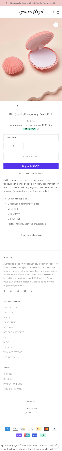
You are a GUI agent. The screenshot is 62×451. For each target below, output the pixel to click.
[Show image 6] (32, 105)
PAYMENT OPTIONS (12, 383)
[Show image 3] (23, 105)
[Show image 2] (20, 105)
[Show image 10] (44, 105)
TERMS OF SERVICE (12, 352)
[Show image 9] (41, 105)
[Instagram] (11, 290)
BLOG (6, 342)
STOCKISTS (8, 327)
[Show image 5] (29, 105)
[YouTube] (25, 290)
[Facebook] (4, 290)
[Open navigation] (4, 12)
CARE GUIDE (9, 322)
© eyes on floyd (31, 408)
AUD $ (29, 401)
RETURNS (7, 378)
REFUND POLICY (11, 357)
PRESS (6, 337)
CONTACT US (10, 307)
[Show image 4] (26, 105)
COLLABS (8, 312)
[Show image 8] (38, 105)
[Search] (53, 12)
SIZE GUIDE (8, 317)
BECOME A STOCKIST (13, 332)
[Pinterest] (18, 290)
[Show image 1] (17, 105)
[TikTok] (32, 290)
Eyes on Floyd (31, 412)
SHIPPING (8, 373)
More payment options (31, 173)
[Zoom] (55, 24)
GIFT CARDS (9, 347)
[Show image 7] (35, 105)
